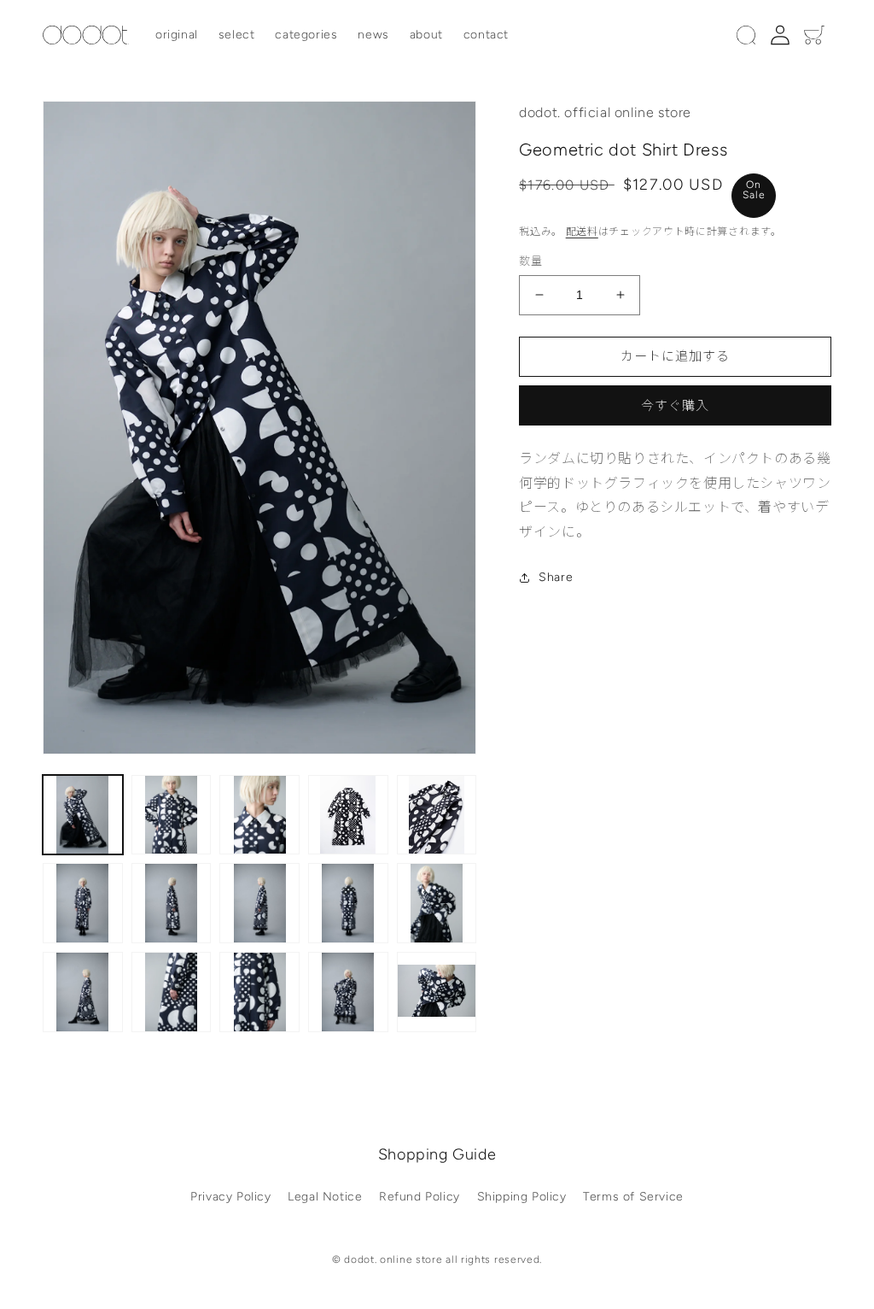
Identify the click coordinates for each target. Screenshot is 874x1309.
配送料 (582, 232)
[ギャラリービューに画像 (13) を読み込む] (259, 992)
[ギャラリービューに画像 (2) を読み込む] (171, 815)
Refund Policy (419, 1196)
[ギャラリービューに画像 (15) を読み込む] (437, 992)
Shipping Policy (522, 1196)
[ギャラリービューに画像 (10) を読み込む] (437, 903)
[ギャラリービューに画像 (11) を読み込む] (83, 992)
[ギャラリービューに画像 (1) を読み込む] (83, 815)
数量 (530, 261)
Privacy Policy (230, 1196)
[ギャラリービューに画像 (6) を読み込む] (83, 903)
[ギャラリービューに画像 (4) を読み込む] (348, 815)
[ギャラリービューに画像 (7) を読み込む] (171, 903)
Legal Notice (325, 1196)
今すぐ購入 (675, 406)
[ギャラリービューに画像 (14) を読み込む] (348, 992)
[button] (746, 35)
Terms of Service (633, 1196)
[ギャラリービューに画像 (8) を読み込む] (259, 903)
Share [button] (556, 577)
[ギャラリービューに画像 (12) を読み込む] (171, 992)
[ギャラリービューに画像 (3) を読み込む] (259, 815)
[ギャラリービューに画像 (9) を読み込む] (348, 903)
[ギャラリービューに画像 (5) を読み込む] (437, 815)
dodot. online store (393, 1259)
